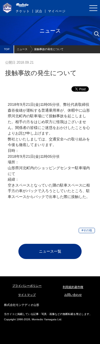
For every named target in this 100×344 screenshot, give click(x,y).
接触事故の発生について (48, 49)
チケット (23, 11)
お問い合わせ (73, 294)
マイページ (57, 11)
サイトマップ (27, 294)
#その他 (87, 230)
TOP (7, 49)
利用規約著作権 (73, 287)
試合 (38, 11)
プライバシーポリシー (27, 285)
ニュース (22, 49)
